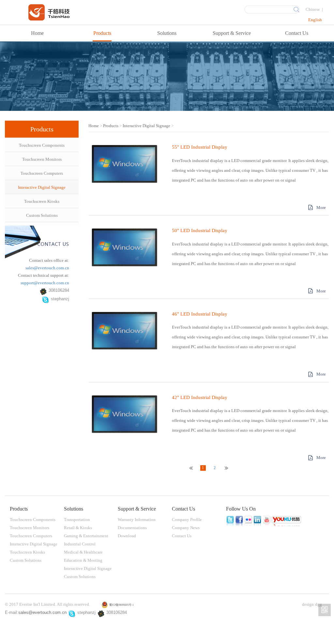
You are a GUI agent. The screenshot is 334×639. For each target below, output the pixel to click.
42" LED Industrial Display (199, 397)
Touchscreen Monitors (42, 159)
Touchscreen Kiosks (41, 201)
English (315, 19)
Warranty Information (137, 519)
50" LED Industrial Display (199, 230)
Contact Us (296, 33)
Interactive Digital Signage (42, 187)
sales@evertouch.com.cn (47, 267)
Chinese (313, 9)
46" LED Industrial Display (199, 314)
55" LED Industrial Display (199, 147)
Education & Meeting (83, 560)
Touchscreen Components (42, 145)
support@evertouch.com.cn (45, 282)
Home (37, 33)
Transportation (77, 519)
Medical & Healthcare (83, 552)
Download (127, 535)
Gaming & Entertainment (86, 535)
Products (102, 33)
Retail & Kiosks (78, 527)
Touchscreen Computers (42, 173)
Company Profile (187, 519)
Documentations (132, 527)
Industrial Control (80, 544)
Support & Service (232, 33)
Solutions (166, 33)
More (321, 207)
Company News (186, 527)
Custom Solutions (42, 215)
